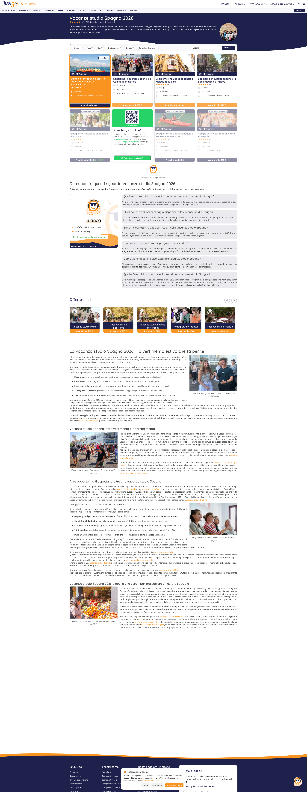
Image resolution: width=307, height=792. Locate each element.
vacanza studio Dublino (196, 500)
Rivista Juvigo (75, 776)
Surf (101, 10)
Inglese (110, 10)
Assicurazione (76, 783)
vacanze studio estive (88, 420)
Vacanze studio (8, 10)
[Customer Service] (297, 781)
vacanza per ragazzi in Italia (147, 622)
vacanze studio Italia (164, 552)
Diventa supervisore (79, 780)
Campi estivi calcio (110, 780)
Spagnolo (121, 10)
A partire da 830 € (217, 160)
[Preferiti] (299, 4)
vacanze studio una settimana (133, 473)
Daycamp (133, 10)
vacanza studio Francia (100, 563)
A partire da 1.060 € (86, 160)
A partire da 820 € (175, 160)
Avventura (49, 10)
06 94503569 (30, 4)
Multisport (72, 10)
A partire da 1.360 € (132, 105)
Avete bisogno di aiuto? (133, 158)
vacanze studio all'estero (171, 616)
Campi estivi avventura (112, 783)
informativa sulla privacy (150, 780)
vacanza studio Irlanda (125, 489)
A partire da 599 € (90, 105)
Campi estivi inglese (111, 787)
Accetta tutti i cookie (174, 785)
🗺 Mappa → (228, 48)
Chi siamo (74, 772)
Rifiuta (145, 785)
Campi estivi (107, 772)
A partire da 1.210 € (175, 105)
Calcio (93, 10)
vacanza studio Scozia (152, 489)
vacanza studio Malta (169, 570)
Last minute (24, 10)
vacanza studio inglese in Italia (139, 560)
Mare (60, 10)
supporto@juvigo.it (131, 141)
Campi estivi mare (110, 776)
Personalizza (157, 785)
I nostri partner (76, 787)
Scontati (37, 10)
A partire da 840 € (217, 105)
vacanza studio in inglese (152, 624)
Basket (83, 10)
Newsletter (299, 10)
